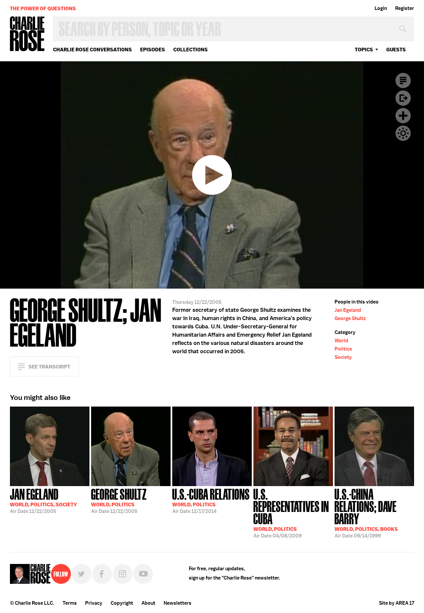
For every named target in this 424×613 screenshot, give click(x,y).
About (148, 603)
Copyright (122, 603)
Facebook (102, 574)
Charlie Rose (27, 34)
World (341, 340)
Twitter (81, 574)
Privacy (93, 603)
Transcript (403, 80)
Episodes (152, 49)
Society (343, 357)
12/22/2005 (43, 500)
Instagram (122, 574)
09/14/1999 (366, 512)
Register (404, 8)
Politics (343, 349)
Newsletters (177, 603)
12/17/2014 (211, 500)
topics (364, 49)
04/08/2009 (291, 512)
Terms (70, 603)
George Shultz (350, 318)
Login (381, 8)
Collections (190, 49)
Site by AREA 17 (396, 603)
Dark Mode (403, 133)
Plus (403, 115)
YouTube (143, 574)
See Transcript (49, 366)
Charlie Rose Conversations (92, 49)
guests (396, 49)
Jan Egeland (348, 310)
